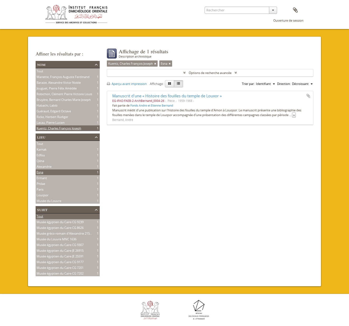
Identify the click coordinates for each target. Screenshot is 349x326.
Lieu (41, 136)
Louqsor (42, 195)
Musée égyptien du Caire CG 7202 (60, 273)
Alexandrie (44, 166)
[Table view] (178, 83)
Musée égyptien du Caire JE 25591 (60, 256)
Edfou (41, 155)
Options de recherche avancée (210, 73)
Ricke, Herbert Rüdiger (52, 117)
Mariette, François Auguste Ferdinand (63, 77)
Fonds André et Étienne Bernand (151, 105)
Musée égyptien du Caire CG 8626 (60, 228)
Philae (41, 184)
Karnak (42, 149)
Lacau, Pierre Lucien (51, 122)
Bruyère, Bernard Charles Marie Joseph (64, 100)
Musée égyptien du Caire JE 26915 (60, 250)
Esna (40, 172)
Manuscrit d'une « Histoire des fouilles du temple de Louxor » (167, 96)
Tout (40, 71)
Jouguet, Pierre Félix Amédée (57, 88)
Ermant (42, 178)
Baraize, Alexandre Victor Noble (59, 82)
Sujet (42, 209)
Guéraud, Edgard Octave (54, 111)
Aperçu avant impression (129, 84)
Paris (40, 189)
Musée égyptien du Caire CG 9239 (60, 222)
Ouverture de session (288, 20)
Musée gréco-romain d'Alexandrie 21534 (65, 233)
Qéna (40, 161)
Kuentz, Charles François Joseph (59, 128)
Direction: (284, 84)
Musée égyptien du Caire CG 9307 (60, 245)
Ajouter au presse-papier (308, 96)
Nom (41, 64)
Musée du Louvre (49, 201)
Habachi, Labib (47, 105)
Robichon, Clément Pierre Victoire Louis (64, 94)
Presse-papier (295, 10)
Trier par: (248, 84)
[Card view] (169, 83)
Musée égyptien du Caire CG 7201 (60, 268)
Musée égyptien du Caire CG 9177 (60, 262)
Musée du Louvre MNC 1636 (56, 239)
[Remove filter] (155, 63)
